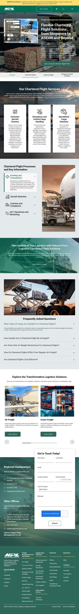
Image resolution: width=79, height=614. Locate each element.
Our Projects (67, 574)
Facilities (66, 577)
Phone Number (60, 477)
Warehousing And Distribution (41, 561)
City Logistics (40, 585)
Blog (64, 560)
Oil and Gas (53, 563)
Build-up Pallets (49, 75)
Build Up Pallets (27, 569)
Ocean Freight (26, 577)
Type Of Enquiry (43, 486)
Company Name (43, 477)
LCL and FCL (26, 588)
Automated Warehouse (39, 577)
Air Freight (25, 562)
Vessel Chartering (27, 584)
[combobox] (58, 480)
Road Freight (26, 591)
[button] (7, 442)
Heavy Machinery (54, 567)
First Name (41, 458)
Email (39, 467)
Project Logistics (41, 582)
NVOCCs (24, 581)
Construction (53, 570)
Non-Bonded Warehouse (40, 572)
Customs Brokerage (39, 598)
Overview (12, 75)
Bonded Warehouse (39, 566)
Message (40, 496)
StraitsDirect (26, 598)
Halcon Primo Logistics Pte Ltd (16, 472)
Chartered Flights (30, 75)
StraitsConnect (26, 594)
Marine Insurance (27, 601)
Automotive (53, 573)
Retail (51, 580)
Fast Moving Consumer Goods (55, 585)
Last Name (59, 458)
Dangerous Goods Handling (67, 75)
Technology (53, 577)
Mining (51, 560)
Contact (66, 581)
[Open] (63, 9)
